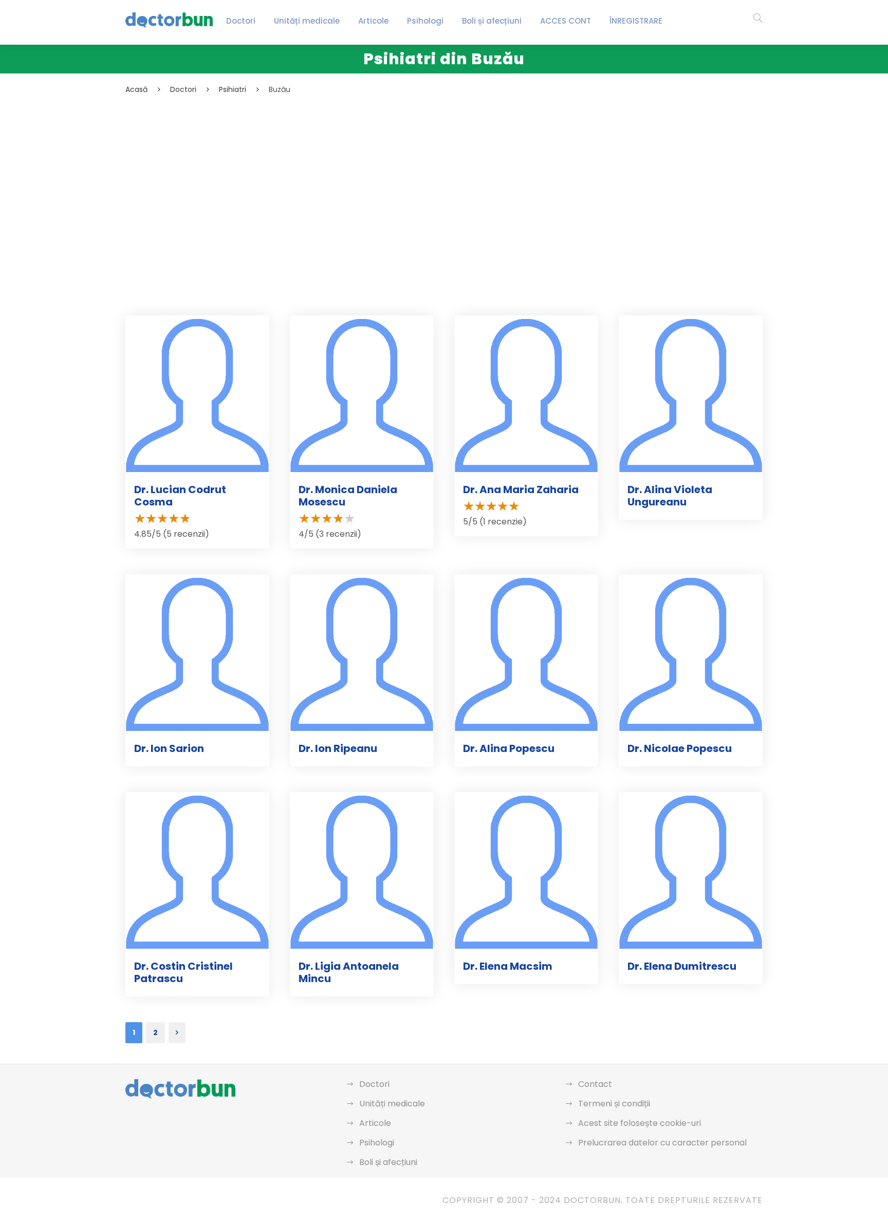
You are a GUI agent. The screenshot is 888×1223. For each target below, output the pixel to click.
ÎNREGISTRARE (635, 20)
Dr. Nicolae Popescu (679, 748)
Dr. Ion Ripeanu (338, 748)
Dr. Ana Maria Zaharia (521, 489)
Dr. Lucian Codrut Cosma (180, 495)
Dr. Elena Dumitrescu (681, 966)
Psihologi (425, 20)
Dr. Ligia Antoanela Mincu (349, 972)
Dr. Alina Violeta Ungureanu (669, 495)
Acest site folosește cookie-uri (639, 1123)
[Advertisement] (433, 172)
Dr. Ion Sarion (169, 748)
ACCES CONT (565, 20)
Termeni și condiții (614, 1103)
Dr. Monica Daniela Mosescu (348, 495)
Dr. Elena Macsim (507, 966)
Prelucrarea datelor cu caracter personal (662, 1143)
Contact (595, 1084)
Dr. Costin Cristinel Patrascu (183, 972)
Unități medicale (307, 20)
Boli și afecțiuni (492, 20)
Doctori (240, 20)
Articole (373, 20)
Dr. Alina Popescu (508, 748)
